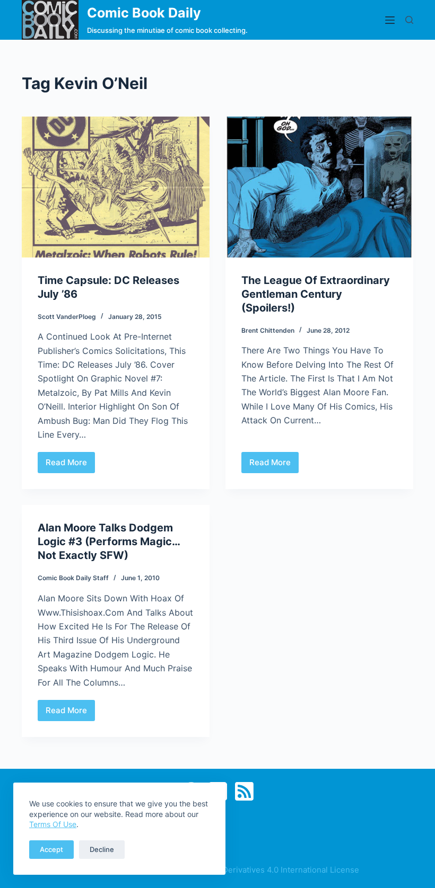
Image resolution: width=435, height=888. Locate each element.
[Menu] (390, 20)
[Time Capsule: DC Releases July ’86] (116, 187)
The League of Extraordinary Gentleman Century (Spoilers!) (315, 294)
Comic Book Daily (144, 13)
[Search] (409, 20)
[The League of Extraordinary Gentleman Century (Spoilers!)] (319, 187)
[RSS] (244, 791)
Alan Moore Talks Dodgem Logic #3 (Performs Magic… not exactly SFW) (109, 541)
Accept (51, 849)
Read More (70, 465)
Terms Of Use (52, 824)
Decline (102, 849)
